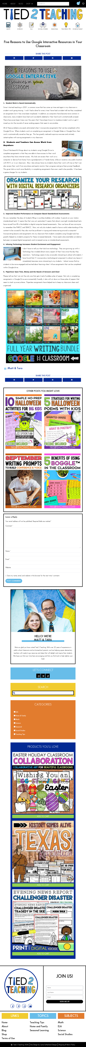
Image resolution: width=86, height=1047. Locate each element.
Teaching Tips (66, 29)
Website (8, 567)
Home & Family (78, 29)
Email (7, 559)
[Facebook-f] (48, 676)
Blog (21, 4)
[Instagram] (38, 676)
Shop (28, 4)
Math (8, 29)
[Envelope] (30, 1006)
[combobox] (53, 4)
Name (7, 551)
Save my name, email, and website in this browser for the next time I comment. (33, 575)
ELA (31, 29)
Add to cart (43, 816)
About (12, 4)
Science (20, 29)
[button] (14, 58)
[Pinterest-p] (43, 676)
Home (4, 4)
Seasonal (54, 29)
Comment (9, 526)
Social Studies (43, 29)
